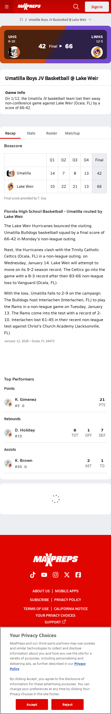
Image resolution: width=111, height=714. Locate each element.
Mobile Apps (66, 590)
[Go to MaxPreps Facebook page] (78, 575)
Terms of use (36, 608)
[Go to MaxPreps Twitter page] (67, 575)
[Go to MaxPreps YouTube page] (44, 575)
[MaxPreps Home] (29, 6)
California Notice (71, 608)
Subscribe (39, 599)
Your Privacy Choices (55, 615)
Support (53, 621)
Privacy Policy (67, 599)
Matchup (72, 133)
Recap (10, 133)
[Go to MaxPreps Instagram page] (55, 575)
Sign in (96, 6)
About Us (41, 590)
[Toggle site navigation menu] (6, 6)
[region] (55, 670)
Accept (32, 704)
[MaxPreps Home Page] (21, 19)
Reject (67, 704)
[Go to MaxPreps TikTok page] (33, 575)
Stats (31, 133)
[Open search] (76, 6)
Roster (51, 133)
